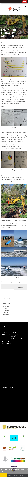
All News (5, 282)
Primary (18, 282)
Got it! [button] (3, 475)
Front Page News (11, 282)
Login (24, 1)
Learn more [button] (18, 471)
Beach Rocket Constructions (21, 287)
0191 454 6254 (14, 329)
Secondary (23, 282)
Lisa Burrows (6, 42)
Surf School (6, 286)
